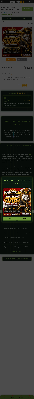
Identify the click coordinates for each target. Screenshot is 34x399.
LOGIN (10, 219)
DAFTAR (24, 219)
